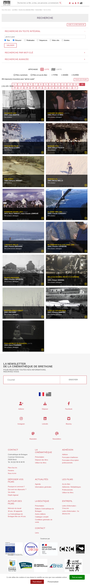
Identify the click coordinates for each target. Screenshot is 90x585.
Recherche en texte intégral (45, 31)
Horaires (11, 470)
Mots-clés (55, 40)
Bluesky (69, 424)
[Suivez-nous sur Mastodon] (33, 434)
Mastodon (33, 439)
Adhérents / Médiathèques (71, 487)
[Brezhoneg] (81, 3)
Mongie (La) (52, 179)
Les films (67, 479)
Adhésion (67, 450)
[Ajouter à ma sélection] (42, 119)
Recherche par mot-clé (45, 52)
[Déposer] (73, 3)
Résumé (18, 40)
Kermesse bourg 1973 (13, 212)
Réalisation (30, 40)
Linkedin (45, 424)
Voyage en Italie (11, 146)
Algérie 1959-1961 (55, 212)
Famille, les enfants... (57, 310)
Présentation (39, 457)
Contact (13, 450)
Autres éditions (40, 514)
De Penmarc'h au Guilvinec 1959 (61, 245)
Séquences (43, 40)
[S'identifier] (75, 3)
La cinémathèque (43, 451)
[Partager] (78, 3)
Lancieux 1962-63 (11, 245)
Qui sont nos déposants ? (17, 489)
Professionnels (67, 490)
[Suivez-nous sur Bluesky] (68, 419)
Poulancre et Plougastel (15, 343)
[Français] (41, 394)
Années (66, 40)
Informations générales (43, 487)
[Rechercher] (60, 3)
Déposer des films (41, 460)
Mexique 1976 (53, 146)
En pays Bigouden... (12, 278)
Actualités (41, 479)
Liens (37, 533)
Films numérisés (22, 75)
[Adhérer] (70, 3)
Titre (8, 40)
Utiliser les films (40, 463)
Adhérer (65, 454)
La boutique (42, 501)
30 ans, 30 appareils (15, 511)
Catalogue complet (41, 517)
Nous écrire (12, 473)
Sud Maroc (9, 179)
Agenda (37, 484)
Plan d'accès (12, 468)
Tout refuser (37, 582)
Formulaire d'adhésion (70, 457)
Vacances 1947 (10, 113)
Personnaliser (53, 582)
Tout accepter (77, 577)
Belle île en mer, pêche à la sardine (63, 277)
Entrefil (67, 501)
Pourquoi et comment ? (16, 487)
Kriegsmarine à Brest (13, 310)
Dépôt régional (13, 495)
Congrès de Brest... (56, 113)
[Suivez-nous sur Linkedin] (45, 419)
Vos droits (11, 492)
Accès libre (66, 484)
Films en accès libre (40, 75)
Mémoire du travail (14, 508)
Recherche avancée (45, 59)
